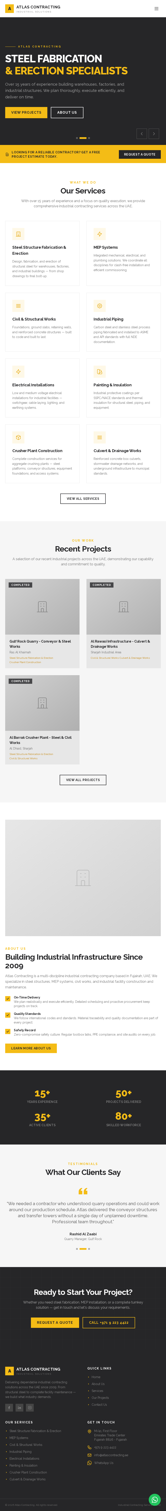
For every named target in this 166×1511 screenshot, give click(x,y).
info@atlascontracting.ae (111, 1455)
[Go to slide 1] (77, 138)
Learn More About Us (31, 1048)
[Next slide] (154, 134)
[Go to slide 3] (89, 138)
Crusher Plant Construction (28, 1472)
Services (97, 1391)
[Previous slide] (142, 134)
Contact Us (99, 1404)
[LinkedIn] (19, 1408)
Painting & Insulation (23, 1465)
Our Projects (100, 1397)
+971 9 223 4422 (105, 1447)
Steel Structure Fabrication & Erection (35, 1431)
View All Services (83, 498)
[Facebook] (9, 1408)
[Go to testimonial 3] (89, 1249)
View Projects (26, 112)
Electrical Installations (24, 1458)
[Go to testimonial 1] (77, 1249)
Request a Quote (140, 154)
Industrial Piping (21, 1451)
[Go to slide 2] (83, 138)
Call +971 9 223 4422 (109, 1323)
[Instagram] (30, 1408)
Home (96, 1377)
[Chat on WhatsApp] (155, 1500)
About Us (67, 112)
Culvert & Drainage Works (28, 1479)
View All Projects (83, 780)
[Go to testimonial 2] (83, 1249)
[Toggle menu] (156, 8)
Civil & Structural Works (26, 1445)
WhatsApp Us (103, 1463)
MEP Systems (19, 1438)
